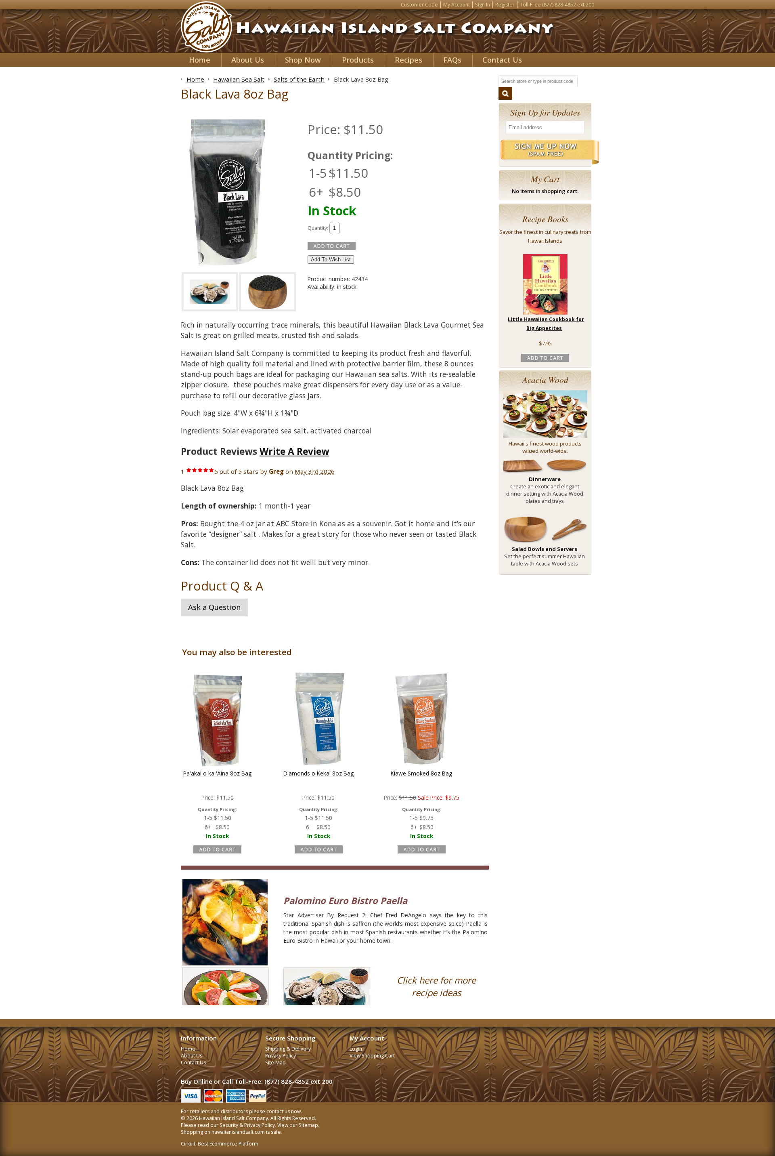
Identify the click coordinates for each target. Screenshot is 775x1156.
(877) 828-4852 (559, 4)
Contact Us (502, 60)
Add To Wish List (331, 259)
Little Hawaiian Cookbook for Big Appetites (546, 324)
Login (356, 1048)
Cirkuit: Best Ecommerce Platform (219, 1143)
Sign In (482, 4)
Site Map (275, 1062)
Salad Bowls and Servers (544, 549)
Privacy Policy (280, 1055)
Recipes (408, 60)
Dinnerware (545, 479)
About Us (247, 60)
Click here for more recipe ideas (436, 986)
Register (505, 4)
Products (358, 60)
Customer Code (419, 4)
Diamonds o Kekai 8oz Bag (318, 773)
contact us (278, 1111)
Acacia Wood (545, 379)
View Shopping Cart (372, 1055)
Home (199, 60)
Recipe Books (545, 219)
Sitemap (308, 1125)
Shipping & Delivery (288, 1048)
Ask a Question (214, 607)
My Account (456, 4)
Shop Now (303, 60)
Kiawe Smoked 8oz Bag (421, 773)
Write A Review (294, 451)
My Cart (545, 179)
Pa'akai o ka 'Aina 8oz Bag (217, 773)
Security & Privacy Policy (247, 1125)
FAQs (452, 60)
